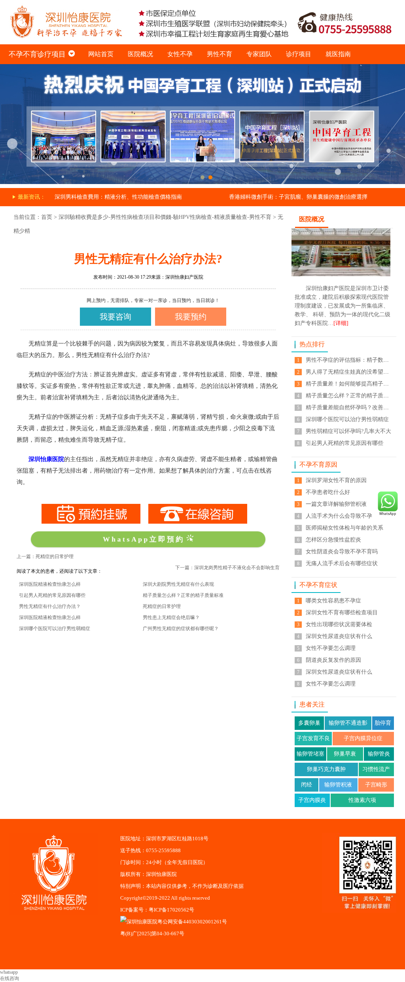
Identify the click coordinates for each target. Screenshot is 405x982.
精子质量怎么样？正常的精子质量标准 (183, 595)
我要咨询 (115, 316)
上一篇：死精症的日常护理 (45, 556)
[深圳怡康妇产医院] (202, 67)
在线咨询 (9, 978)
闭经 (306, 785)
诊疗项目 (298, 54)
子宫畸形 (376, 785)
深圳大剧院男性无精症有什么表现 (178, 584)
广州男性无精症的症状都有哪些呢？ (181, 628)
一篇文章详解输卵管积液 (336, 504)
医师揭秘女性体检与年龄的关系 (344, 528)
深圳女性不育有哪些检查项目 (342, 612)
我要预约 (190, 316)
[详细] (340, 323)
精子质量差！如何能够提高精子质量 (350, 384)
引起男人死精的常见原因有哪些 (52, 595)
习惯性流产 (376, 769)
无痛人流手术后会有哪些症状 (342, 563)
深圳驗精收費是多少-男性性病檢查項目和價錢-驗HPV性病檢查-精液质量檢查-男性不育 (165, 217)
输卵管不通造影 (348, 723)
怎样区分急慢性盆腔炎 (333, 540)
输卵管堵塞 (310, 754)
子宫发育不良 (313, 738)
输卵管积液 (338, 785)
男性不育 (219, 54)
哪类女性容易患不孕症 (333, 601)
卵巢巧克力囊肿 (326, 769)
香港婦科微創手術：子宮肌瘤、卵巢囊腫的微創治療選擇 (298, 197)
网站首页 (101, 54)
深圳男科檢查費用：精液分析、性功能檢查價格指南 (118, 197)
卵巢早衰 (345, 754)
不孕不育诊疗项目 (37, 54)
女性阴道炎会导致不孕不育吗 (342, 552)
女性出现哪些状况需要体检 (339, 624)
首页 (46, 217)
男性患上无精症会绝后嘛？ (171, 617)
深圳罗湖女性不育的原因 (336, 480)
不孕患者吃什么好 (328, 492)
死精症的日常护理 (162, 606)
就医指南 (338, 54)
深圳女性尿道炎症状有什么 (339, 636)
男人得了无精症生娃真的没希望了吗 (350, 372)
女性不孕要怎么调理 (331, 648)
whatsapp (9, 972)
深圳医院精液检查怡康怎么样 (50, 584)
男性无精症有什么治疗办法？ (50, 606)
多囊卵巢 (309, 723)
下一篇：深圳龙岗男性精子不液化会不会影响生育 (227, 567)
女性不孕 (180, 54)
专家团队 (259, 54)
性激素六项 (362, 800)
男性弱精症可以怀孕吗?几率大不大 (348, 431)
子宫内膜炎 (312, 800)
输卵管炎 (379, 754)
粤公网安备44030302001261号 (192, 922)
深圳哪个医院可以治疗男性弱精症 (54, 628)
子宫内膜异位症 (363, 738)
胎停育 (383, 723)
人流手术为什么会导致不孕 (339, 516)
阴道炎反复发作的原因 (333, 660)
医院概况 (140, 54)
